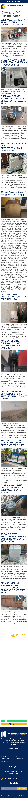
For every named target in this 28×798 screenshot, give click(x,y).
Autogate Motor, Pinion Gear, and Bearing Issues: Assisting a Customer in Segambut (13, 588)
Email (2, 786)
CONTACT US (19, 759)
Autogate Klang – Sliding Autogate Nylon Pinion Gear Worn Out (11, 344)
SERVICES (5, 756)
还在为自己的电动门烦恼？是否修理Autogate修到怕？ (14, 193)
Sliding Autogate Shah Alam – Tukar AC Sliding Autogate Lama (14, 22)
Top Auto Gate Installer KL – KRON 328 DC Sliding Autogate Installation (14, 538)
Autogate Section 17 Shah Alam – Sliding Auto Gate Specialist (12, 442)
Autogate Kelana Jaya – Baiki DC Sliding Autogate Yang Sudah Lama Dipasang (13, 147)
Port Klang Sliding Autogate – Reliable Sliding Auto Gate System (12, 489)
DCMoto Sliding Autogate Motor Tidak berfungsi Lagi (13, 296)
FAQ (17, 756)
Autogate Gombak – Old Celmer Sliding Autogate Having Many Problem (14, 395)
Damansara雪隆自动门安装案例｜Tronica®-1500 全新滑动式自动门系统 (14, 62)
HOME (4, 754)
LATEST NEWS (20, 754)
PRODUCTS (5, 759)
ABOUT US (5, 761)
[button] (26, 6)
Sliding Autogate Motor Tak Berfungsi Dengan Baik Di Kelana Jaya (13, 99)
